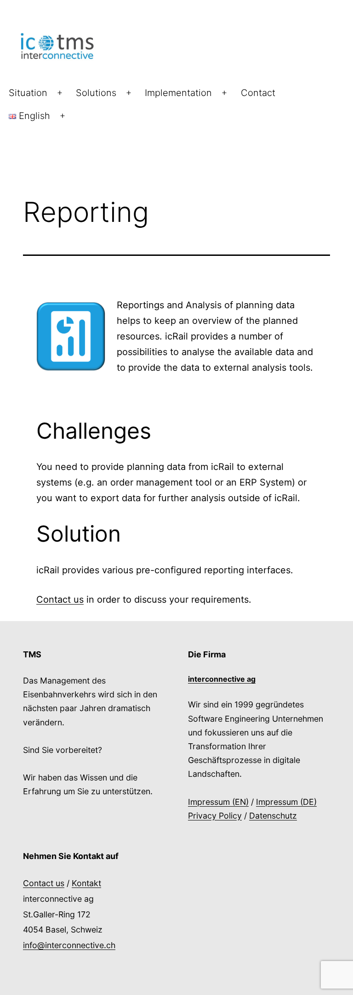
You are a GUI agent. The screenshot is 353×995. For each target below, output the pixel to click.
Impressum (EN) (218, 802)
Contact (258, 92)
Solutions (96, 92)
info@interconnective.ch (69, 945)
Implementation (178, 92)
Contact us (60, 599)
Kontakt (86, 883)
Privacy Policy (215, 815)
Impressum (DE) (286, 802)
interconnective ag (222, 679)
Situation (28, 92)
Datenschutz (273, 815)
